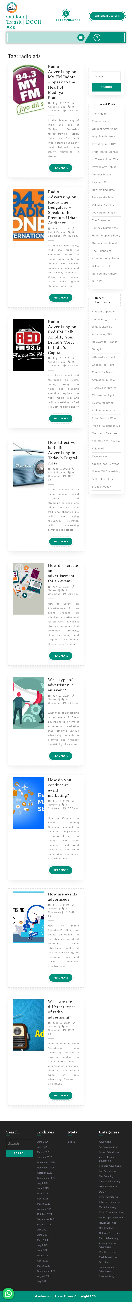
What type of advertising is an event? (61, 684)
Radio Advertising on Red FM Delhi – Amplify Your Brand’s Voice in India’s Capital (63, 337)
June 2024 (43, 1234)
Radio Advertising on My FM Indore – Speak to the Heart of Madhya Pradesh (62, 82)
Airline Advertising (108, 1147)
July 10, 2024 (61, 586)
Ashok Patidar (56, 106)
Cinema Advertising (109, 1181)
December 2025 (46, 1162)
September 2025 (46, 1178)
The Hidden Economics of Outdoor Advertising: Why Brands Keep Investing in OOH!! (105, 128)
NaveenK (53, 590)
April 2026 (42, 1147)
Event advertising (108, 1196)
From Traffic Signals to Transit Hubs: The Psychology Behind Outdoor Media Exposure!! (105, 167)
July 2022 (42, 1245)
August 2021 (44, 1276)
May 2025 (42, 1193)
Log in (71, 1141)
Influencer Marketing (110, 1202)
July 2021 (42, 1281)
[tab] (81, 37)
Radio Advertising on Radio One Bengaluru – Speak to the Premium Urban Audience (63, 207)
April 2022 (42, 1260)
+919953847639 (68, 20)
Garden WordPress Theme (54, 1296)
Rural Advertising (108, 1252)
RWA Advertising (108, 1257)
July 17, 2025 (61, 103)
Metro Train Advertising (111, 1212)
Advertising (105, 1141)
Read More (62, 169)
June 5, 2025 (61, 468)
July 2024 (42, 1229)
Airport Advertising (109, 1152)
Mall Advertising (107, 1207)
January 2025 (44, 1209)
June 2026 (43, 1141)
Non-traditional (107, 1228)
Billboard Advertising (110, 1165)
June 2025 (43, 1188)
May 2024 (42, 1240)
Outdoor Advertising (109, 1233)
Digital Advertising (108, 1186)
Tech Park (104, 1262)
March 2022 (43, 1265)
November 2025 (46, 1167)
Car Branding (106, 1176)
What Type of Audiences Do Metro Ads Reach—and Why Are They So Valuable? (106, 433)
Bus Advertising (107, 1171)
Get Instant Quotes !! (110, 17)
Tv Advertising (106, 1276)
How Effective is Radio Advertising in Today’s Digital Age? (62, 452)
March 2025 (43, 1203)
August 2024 (44, 1224)
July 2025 (42, 1183)
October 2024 (44, 1214)
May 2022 (42, 1255)
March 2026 (43, 1152)
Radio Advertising (108, 1238)
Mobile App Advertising (111, 1217)
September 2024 (46, 1219)
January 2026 (44, 1157)
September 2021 (46, 1271)
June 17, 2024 (61, 1022)
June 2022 (43, 1250)
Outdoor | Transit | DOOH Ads (24, 22)
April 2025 (42, 1198)
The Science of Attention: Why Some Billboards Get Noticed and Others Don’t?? (105, 266)
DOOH (102, 1191)
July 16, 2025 (61, 358)
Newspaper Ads (107, 1222)
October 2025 (44, 1172)
